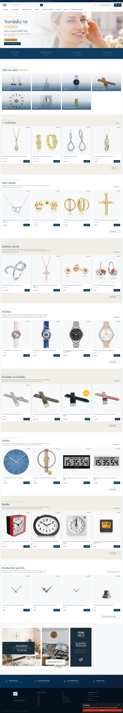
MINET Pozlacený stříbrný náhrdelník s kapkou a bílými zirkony (15, 156)
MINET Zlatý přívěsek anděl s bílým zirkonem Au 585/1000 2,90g (105, 220)
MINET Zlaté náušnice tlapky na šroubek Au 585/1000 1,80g (44, 220)
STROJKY (39, 705)
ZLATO (38, 694)
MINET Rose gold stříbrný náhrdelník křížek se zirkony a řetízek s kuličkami (45, 286)
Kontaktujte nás (118, 1)
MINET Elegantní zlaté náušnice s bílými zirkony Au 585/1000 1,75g (76, 220)
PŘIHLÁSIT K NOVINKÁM (19, 700)
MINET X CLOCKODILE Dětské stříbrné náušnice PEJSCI (104, 285)
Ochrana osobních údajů (66, 702)
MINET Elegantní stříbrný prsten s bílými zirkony (12, 285)
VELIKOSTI (27, 290)
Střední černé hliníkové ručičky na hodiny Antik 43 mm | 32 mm (45, 605)
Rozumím (102, 710)
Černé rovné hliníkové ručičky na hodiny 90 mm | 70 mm (13, 605)
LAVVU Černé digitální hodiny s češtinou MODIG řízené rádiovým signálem (75, 478)
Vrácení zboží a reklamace (92, 700)
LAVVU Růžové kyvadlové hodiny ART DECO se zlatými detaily (45, 477)
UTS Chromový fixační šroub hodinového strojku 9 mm (103, 605)
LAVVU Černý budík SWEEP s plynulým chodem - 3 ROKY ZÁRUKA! (46, 541)
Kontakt (112, 1)
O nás (63, 694)
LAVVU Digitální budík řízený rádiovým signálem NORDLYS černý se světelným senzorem (106, 542)
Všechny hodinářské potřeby (113, 572)
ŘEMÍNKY (38, 700)
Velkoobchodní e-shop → (106, 5)
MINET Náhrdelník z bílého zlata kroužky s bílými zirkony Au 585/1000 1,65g (16, 221)
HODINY (38, 702)
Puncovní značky (90, 698)
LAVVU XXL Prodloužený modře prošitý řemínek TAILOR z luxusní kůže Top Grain (76, 415)
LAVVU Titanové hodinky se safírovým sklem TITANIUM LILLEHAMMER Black (73, 351)
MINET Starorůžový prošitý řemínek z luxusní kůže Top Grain (104, 414)
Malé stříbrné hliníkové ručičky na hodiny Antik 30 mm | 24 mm (75, 605)
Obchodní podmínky (65, 700)
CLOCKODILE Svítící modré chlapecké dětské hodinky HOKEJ (45, 350)
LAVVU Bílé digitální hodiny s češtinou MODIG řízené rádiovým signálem (105, 478)
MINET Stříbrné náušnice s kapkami (70, 156)
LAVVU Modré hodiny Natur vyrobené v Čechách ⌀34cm (13, 477)
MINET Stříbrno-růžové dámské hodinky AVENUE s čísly (104, 350)
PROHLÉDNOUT (117, 187)
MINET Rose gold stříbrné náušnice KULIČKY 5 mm (73, 285)
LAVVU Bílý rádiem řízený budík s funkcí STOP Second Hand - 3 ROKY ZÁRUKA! (76, 542)
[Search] (41, 5)
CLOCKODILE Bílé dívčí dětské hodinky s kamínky (12, 350)
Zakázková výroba (65, 698)
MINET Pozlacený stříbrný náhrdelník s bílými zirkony (103, 156)
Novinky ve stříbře (10, 40)
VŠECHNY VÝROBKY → (114, 9)
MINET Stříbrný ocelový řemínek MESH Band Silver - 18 (13, 414)
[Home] (5, 5)
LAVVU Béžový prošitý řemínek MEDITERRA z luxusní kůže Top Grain (46, 414)
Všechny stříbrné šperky (12, 43)
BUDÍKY (38, 703)
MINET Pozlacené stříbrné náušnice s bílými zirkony (43, 156)
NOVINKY (118, 123)
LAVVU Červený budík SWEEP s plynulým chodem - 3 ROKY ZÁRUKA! (16, 541)
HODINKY (38, 698)
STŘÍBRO (38, 696)
